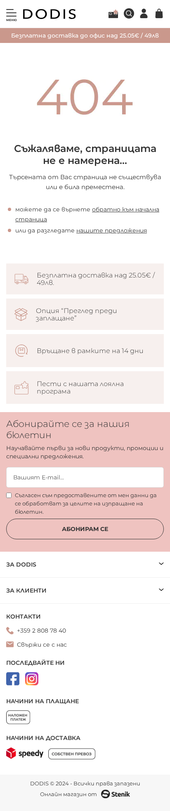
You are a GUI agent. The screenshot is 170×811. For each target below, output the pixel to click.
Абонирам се (85, 529)
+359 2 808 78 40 (41, 630)
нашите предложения (111, 230)
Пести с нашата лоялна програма (80, 387)
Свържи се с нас (42, 644)
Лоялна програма (113, 13)
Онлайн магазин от (68, 794)
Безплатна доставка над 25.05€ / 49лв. (96, 279)
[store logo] (49, 14)
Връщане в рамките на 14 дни (90, 351)
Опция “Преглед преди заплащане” (76, 314)
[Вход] (144, 13)
